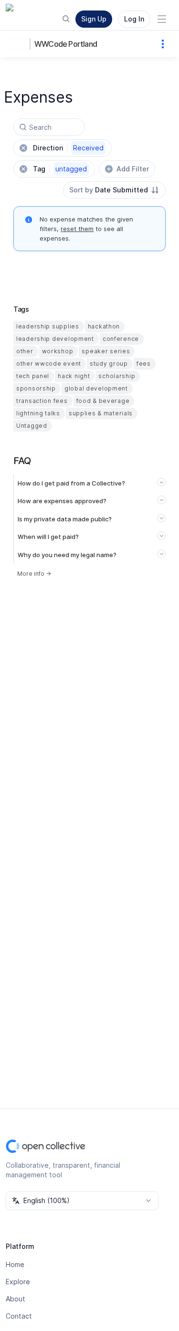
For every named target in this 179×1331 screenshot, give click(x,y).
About (15, 1299)
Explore (18, 1282)
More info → (34, 573)
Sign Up (93, 19)
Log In (134, 19)
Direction (68, 148)
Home (15, 1264)
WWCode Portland (65, 44)
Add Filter (132, 169)
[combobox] (114, 190)
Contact (19, 1316)
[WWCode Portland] (19, 43)
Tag (60, 169)
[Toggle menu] (162, 19)
